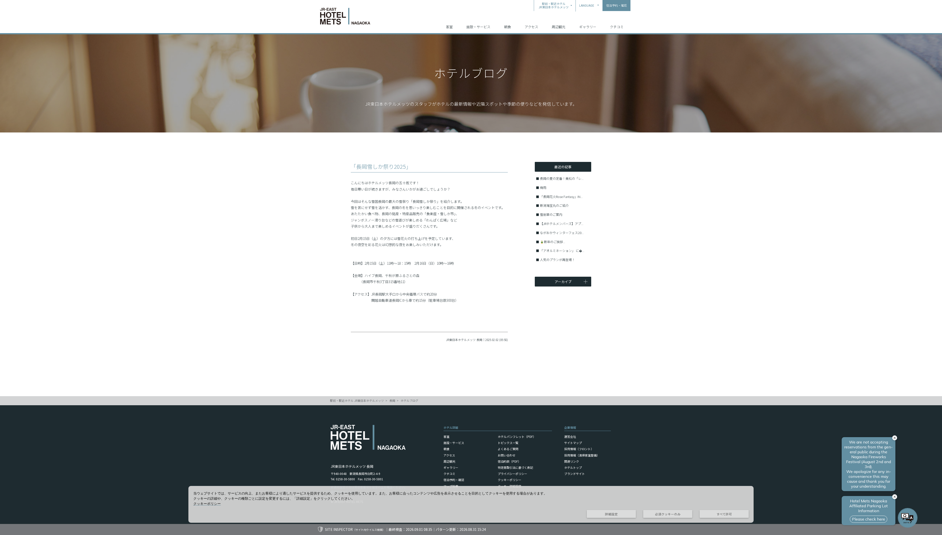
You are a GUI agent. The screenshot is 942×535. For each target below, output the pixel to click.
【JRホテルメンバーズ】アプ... (561, 223)
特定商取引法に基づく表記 (515, 467)
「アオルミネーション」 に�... (562, 250)
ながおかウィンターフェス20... (562, 232)
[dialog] (471, 504)
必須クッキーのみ (667, 514)
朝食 (507, 26)
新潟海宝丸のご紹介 (554, 205)
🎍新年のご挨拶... (552, 241)
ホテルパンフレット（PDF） (517, 436)
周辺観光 (558, 26)
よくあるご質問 (508, 449)
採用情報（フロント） (579, 449)
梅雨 (543, 187)
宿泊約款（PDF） (509, 461)
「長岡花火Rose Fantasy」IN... (561, 196)
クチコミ (617, 26)
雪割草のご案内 (551, 214)
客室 (449, 26)
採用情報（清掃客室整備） (582, 455)
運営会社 (570, 436)
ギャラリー (587, 26)
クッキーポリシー (509, 480)
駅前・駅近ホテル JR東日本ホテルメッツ (357, 400)
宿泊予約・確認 (454, 480)
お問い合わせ (506, 455)
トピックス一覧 (508, 443)
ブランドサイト (574, 473)
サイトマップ (573, 443)
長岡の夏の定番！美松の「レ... (562, 178)
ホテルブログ (409, 400)
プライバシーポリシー (512, 473)
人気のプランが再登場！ (557, 259)
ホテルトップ (573, 467)
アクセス (531, 26)
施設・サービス (478, 26)
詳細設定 (611, 514)
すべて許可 (724, 514)
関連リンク (571, 461)
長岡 (392, 400)
